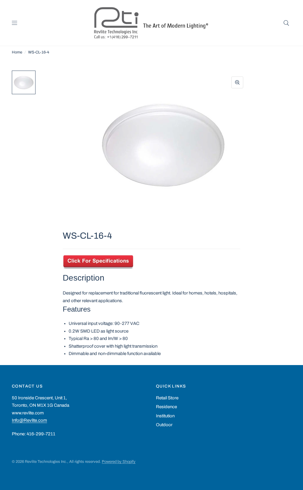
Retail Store (167, 397)
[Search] (286, 23)
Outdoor (164, 424)
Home (17, 52)
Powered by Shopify (119, 462)
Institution (165, 416)
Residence (166, 406)
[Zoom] (237, 82)
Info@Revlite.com (29, 420)
